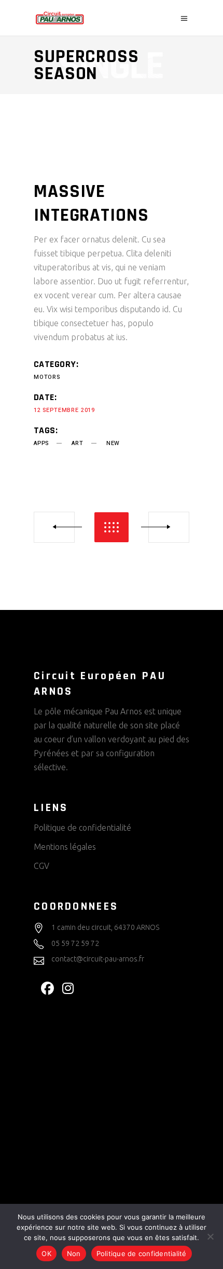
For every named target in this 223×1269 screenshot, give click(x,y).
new (113, 443)
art (77, 443)
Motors (47, 377)
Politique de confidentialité (82, 827)
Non (74, 1253)
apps (41, 443)
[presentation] (43, 142)
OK (46, 1253)
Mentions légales (65, 846)
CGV (41, 865)
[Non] (210, 1236)
